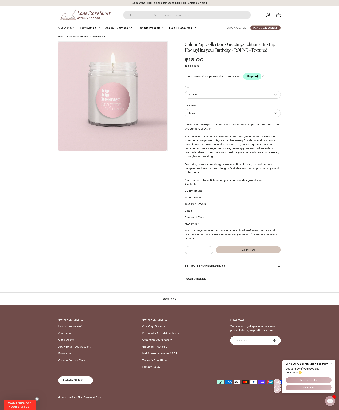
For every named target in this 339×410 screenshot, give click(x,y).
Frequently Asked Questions (160, 333)
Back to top (169, 298)
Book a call (65, 353)
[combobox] (187, 15)
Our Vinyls (65, 28)
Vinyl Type (190, 105)
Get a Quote (66, 340)
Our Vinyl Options (153, 326)
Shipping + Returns (154, 346)
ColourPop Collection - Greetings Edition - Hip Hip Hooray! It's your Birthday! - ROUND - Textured (87, 36)
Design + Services (116, 28)
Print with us (88, 28)
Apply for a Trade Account (74, 346)
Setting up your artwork (157, 340)
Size (187, 87)
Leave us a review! (70, 326)
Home (61, 36)
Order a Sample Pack (71, 360)
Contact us (65, 333)
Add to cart (248, 249)
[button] (20, 405)
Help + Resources (180, 28)
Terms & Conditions (154, 360)
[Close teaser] (37, 399)
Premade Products (148, 28)
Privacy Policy (151, 367)
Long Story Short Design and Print (83, 397)
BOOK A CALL (236, 27)
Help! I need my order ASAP (159, 353)
